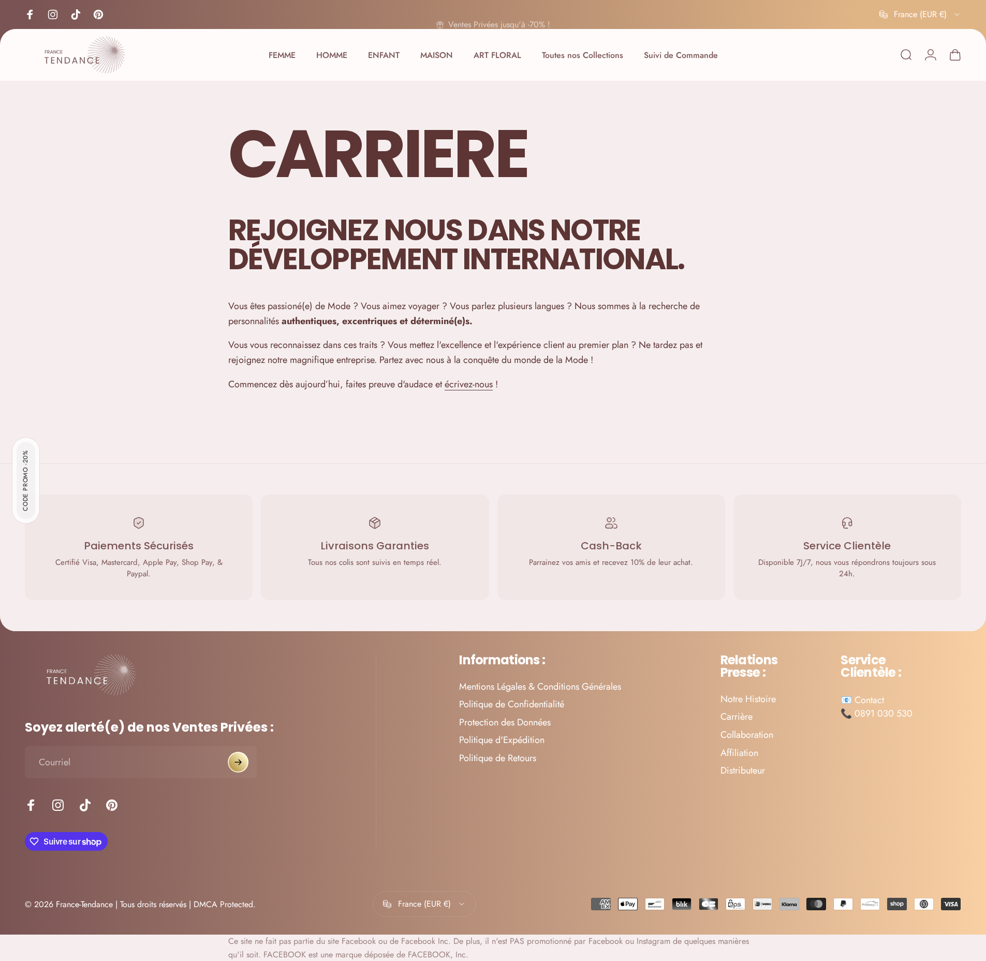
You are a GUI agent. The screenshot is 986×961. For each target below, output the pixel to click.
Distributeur (742, 771)
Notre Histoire (748, 699)
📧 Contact (862, 700)
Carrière (736, 717)
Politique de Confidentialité (511, 705)
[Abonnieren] (238, 762)
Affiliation (739, 753)
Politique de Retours (497, 758)
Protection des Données (505, 723)
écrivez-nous (469, 384)
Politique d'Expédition (501, 741)
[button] (26, 480)
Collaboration (746, 735)
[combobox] (920, 14)
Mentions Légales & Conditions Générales (540, 687)
